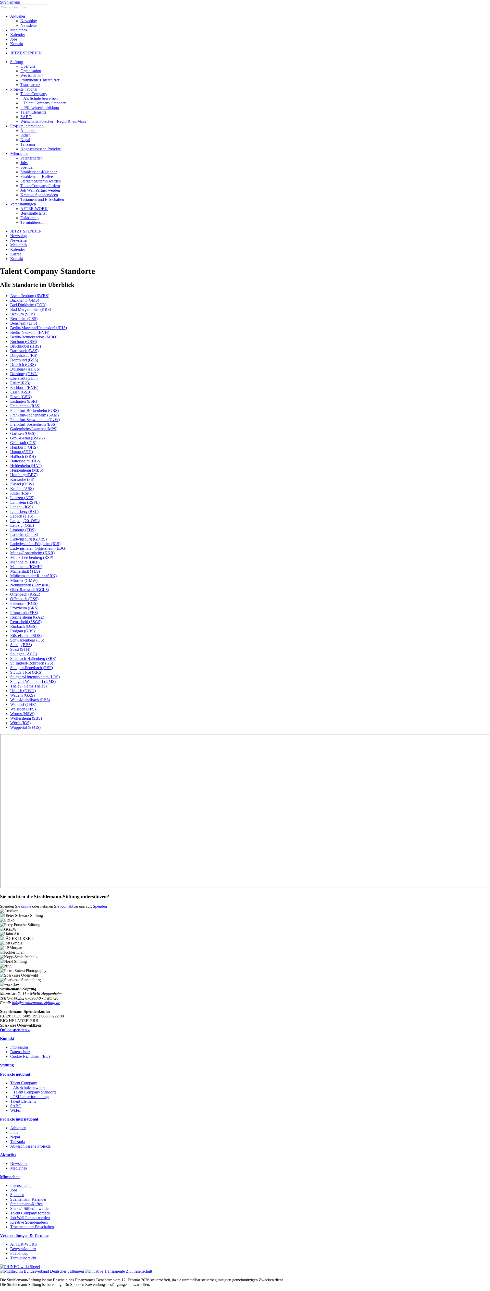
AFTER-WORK (24, 1244)
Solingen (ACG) (23, 654)
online (26, 906)
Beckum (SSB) (22, 314)
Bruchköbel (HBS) (25, 346)
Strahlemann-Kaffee (26, 1204)
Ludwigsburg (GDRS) (28, 539)
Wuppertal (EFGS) (25, 727)
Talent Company (33, 94)
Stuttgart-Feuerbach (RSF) (31, 668)
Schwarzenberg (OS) (27, 640)
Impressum (19, 1047)
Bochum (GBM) (23, 341)
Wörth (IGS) (20, 723)
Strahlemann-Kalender (28, 1199)
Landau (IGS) (21, 507)
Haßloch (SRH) (23, 456)
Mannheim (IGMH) (26, 566)
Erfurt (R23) (20, 383)
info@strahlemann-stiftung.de (36, 1003)
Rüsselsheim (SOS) (26, 635)
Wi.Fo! (15, 1110)
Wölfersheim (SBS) (26, 718)
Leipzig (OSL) (22, 525)
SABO (26, 117)
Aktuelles (18, 16)
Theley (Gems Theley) (28, 686)
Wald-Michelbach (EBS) (30, 700)
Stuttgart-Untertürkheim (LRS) (35, 677)
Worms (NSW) (22, 713)
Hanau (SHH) (21, 452)
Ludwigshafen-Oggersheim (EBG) (38, 548)
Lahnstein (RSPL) (25, 502)
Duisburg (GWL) (24, 374)
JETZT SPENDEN (26, 53)
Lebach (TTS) (21, 516)
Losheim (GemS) (24, 534)
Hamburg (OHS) (24, 447)
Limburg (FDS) (22, 530)
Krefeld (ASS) (22, 488)
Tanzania (17, 1141)
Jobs (13, 39)
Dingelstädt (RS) (23, 355)
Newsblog (28, 21)
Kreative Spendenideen (29, 1222)
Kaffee (15, 254)
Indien (15, 1132)
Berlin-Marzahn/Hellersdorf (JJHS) (38, 328)
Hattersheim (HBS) (25, 461)
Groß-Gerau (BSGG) (27, 438)
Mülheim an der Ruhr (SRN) (33, 576)
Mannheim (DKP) (25, 562)
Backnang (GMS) (24, 300)
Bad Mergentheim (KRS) (30, 309)
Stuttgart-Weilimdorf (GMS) (33, 681)
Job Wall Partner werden (30, 1217)
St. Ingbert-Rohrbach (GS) (31, 663)
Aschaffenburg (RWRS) (29, 295)
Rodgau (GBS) (22, 631)
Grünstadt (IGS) (23, 442)
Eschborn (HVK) (24, 387)
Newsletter (29, 25)
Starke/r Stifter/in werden (30, 1208)
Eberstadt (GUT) (24, 378)
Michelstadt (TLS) (25, 571)
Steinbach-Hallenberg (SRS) (33, 658)
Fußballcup (19, 1253)
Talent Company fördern (30, 1213)
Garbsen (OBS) (22, 433)
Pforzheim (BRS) (24, 608)
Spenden (100, 906)
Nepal (15, 1137)
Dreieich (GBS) (23, 364)
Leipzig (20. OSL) (25, 521)
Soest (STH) (20, 649)
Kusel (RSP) (20, 493)
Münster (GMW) (24, 580)
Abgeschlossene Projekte (30, 1146)
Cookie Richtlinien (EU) (30, 1056)
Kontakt (16, 44)
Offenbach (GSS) (24, 599)
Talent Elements (33, 112)
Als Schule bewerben (39, 98)
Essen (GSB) (20, 392)
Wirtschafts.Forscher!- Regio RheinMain (53, 121)
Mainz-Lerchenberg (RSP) (31, 557)
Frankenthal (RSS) (25, 406)
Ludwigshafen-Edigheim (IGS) (35, 544)
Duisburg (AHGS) (25, 369)
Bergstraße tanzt (23, 1249)
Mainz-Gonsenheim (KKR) (32, 553)
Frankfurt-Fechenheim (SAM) (34, 415)
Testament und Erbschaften (32, 1227)
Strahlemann (10, 2)
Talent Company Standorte (43, 103)
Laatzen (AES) (22, 498)
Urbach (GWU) (23, 690)
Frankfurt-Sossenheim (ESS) (33, 424)
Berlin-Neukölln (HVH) (29, 332)
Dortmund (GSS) (24, 360)
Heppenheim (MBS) (26, 470)
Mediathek (18, 30)
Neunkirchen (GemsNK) (30, 585)
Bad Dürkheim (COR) (28, 305)
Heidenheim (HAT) (26, 465)
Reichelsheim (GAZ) (27, 617)
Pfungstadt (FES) (24, 612)
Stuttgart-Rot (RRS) (26, 672)
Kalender (17, 34)
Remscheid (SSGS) (26, 622)
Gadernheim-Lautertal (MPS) (33, 429)
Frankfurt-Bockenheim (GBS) (34, 410)
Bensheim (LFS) (23, 323)
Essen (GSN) (21, 397)
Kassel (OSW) (22, 484)
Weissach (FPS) (23, 709)
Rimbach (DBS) (23, 626)
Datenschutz (20, 1052)
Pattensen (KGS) (24, 603)
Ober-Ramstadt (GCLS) (29, 589)
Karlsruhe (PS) (22, 479)
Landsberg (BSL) (24, 511)
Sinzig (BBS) (21, 645)
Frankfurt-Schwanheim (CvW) (35, 419)
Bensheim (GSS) (24, 318)
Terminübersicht (23, 1258)
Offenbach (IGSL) (25, 594)
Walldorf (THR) (23, 704)
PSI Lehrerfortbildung (39, 107)
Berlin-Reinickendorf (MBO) (33, 337)
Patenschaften (21, 1185)
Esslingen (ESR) (23, 401)
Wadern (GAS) (22, 695)
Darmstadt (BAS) (24, 351)
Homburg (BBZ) (24, 475)
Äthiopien (18, 1128)
